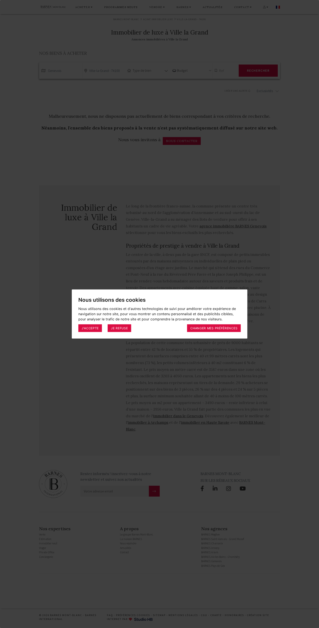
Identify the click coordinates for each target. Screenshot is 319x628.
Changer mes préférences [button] (213, 328)
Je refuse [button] (119, 328)
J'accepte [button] (90, 328)
